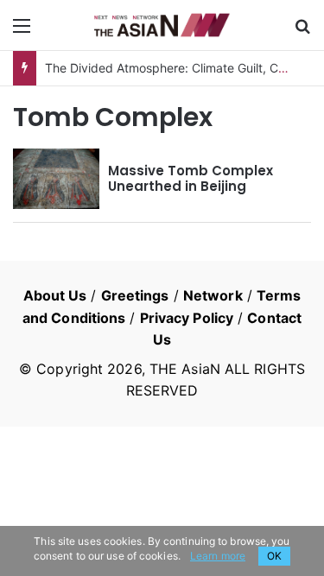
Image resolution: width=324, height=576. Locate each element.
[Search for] (302, 31)
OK (274, 555)
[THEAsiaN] (162, 25)
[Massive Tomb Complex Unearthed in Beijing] (56, 179)
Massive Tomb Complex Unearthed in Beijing (190, 178)
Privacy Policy (186, 317)
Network (213, 295)
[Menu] (21, 31)
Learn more (217, 555)
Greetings (135, 295)
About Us (55, 295)
